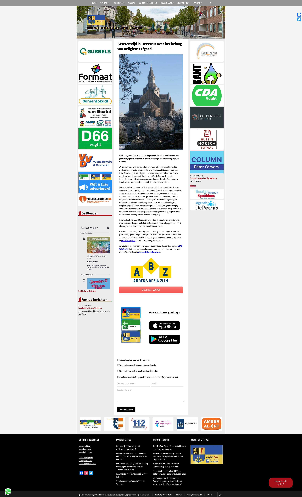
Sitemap (179, 495)
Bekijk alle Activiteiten (87, 291)
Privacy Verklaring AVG (194, 495)
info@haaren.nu (85, 461)
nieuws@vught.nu (86, 457)
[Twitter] (299, 19)
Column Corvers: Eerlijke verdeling (203, 178)
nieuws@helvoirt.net (87, 464)
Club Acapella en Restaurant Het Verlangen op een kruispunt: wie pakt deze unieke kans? (167, 481)
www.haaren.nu (85, 449)
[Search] (210, 3)
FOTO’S (209, 495)
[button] (80, 22)
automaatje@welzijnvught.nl (148, 252)
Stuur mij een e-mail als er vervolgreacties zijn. (137, 365)
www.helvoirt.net (85, 452)
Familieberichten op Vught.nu (90, 308)
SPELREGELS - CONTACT (151, 290)
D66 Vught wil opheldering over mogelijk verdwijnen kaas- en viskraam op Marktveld (132, 467)
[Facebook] (299, 14)
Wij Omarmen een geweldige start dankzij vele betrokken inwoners (131, 456)
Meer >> (193, 185)
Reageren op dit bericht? (281, 482)
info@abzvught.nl (128, 241)
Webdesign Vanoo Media (163, 495)
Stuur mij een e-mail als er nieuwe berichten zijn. (138, 371)
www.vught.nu (84, 446)
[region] (151, 22)
